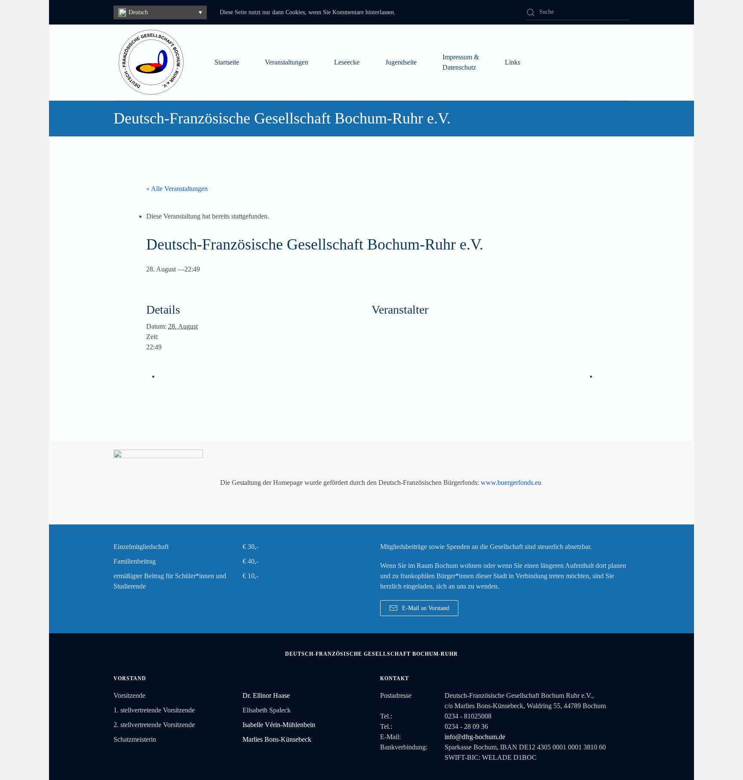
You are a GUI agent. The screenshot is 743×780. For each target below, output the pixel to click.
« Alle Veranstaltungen (177, 188)
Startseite (227, 62)
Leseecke (346, 62)
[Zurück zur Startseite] (151, 62)
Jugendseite (401, 62)
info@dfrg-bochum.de (475, 736)
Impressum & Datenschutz (460, 62)
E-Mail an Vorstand (425, 608)
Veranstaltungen (286, 62)
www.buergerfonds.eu (511, 482)
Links (512, 62)
